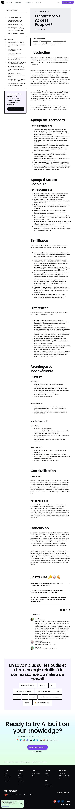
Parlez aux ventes (16, 109)
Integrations (7, 778)
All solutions (7, 782)
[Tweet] (41, 29)
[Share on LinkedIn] (39, 29)
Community (21, 782)
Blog (19, 784)
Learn (19, 773)
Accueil (6, 762)
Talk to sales (62, 773)
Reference (20, 778)
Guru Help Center (36, 773)
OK (21, 803)
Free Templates (49, 786)
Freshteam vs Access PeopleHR (39, 762)
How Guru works (8, 775)
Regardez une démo (68, 2)
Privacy (26, 803)
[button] (9, 2)
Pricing (6, 773)
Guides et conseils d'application (22, 762)
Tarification (38, 2)
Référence (11, 762)
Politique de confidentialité (7, 805)
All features (7, 780)
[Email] (36, 29)
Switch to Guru (48, 784)
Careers (47, 773)
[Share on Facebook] (44, 29)
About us (47, 775)
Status (33, 775)
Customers (20, 775)
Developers (21, 780)
